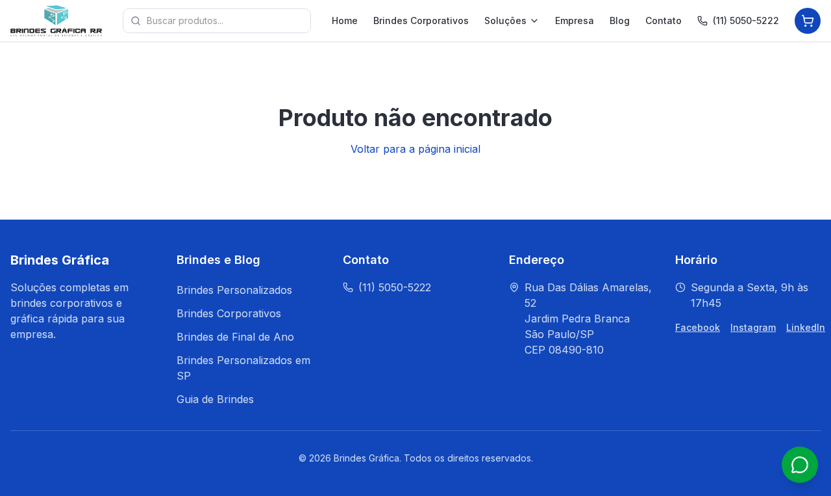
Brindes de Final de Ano (235, 336)
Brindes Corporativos (421, 20)
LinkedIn (805, 327)
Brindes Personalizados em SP (243, 368)
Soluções (505, 20)
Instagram (753, 327)
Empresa (574, 20)
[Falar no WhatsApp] (800, 465)
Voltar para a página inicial (415, 148)
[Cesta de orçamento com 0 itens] (808, 21)
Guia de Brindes (215, 399)
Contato (663, 20)
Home (345, 20)
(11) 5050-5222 (746, 20)
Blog (620, 20)
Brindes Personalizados (234, 289)
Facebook (697, 327)
